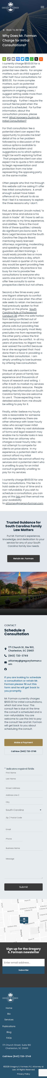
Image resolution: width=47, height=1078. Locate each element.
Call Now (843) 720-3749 (23, 751)
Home (9, 1008)
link (18, 496)
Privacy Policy (23, 1074)
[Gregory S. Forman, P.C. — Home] (10, 7)
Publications (8, 1026)
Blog (9, 1032)
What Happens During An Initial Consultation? (21, 119)
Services (8, 1019)
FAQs (9, 1037)
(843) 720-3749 (18, 655)
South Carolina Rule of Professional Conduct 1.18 (19, 312)
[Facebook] (5, 669)
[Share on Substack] (41, 59)
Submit (23, 887)
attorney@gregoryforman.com (24, 503)
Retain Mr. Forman (23, 558)
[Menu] (42, 7)
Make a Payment (23, 742)
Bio (9, 1013)
